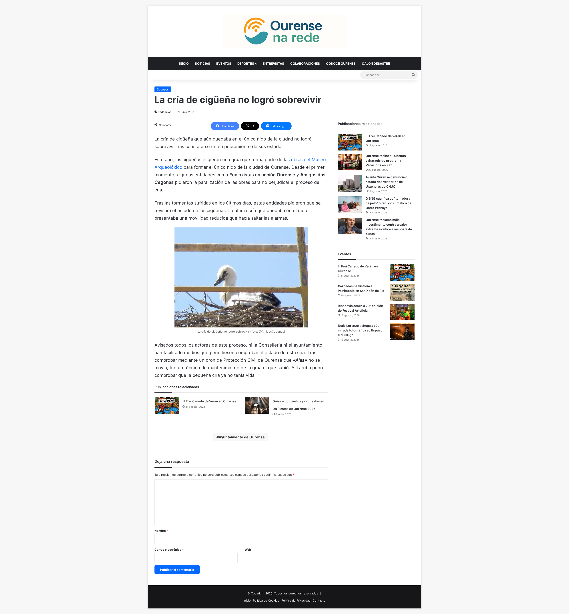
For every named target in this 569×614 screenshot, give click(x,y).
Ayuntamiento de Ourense (242, 437)
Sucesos (163, 89)
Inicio (184, 63)
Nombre (161, 530)
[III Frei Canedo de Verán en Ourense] (167, 405)
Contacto (319, 600)
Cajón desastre (376, 63)
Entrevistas (273, 63)
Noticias (202, 63)
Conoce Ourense (341, 63)
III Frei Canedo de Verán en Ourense (209, 401)
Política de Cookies (266, 600)
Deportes (245, 63)
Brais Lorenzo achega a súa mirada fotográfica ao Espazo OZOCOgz (360, 330)
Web (248, 549)
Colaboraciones (305, 63)
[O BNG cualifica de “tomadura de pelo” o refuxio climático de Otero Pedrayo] (350, 204)
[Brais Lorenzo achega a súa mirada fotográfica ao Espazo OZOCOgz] (402, 331)
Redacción (164, 112)
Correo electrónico (169, 549)
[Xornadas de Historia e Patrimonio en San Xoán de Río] (402, 292)
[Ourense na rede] (284, 31)
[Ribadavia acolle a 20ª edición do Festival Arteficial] (402, 312)
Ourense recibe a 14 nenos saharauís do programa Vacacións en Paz (386, 160)
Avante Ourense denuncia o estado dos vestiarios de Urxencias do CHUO (386, 181)
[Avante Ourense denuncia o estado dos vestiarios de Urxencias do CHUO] (350, 183)
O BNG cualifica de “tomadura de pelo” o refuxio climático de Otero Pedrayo (388, 203)
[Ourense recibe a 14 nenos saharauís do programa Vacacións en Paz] (350, 162)
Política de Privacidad (296, 600)
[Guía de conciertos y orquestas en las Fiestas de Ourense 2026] (257, 405)
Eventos (223, 63)
